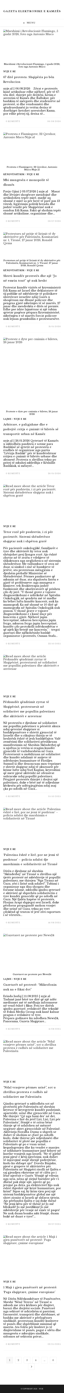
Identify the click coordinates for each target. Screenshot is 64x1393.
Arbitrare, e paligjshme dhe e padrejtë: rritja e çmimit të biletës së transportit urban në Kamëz (31, 429)
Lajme (7, 419)
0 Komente (13, 121)
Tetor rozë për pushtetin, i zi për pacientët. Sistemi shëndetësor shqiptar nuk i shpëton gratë (28, 536)
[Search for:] (38, 23)
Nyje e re (9, 71)
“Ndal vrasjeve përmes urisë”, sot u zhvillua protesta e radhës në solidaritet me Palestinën (29, 1092)
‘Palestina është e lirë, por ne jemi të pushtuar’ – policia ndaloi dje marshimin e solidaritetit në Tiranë (31, 859)
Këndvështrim (13, 174)
